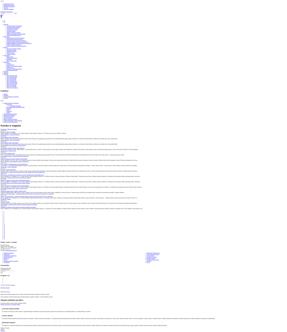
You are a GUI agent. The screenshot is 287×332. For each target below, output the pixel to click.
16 (4, 232)
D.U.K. (148, 262)
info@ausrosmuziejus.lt (11, 250)
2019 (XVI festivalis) (12, 85)
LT (4, 20)
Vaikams (9, 63)
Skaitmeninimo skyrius (9, 5)
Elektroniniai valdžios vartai (153, 253)
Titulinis (5, 94)
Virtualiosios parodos (12, 51)
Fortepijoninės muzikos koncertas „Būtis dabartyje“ (13, 148)
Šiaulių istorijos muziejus (13, 28)
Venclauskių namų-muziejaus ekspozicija (16, 40)
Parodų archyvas (10, 52)
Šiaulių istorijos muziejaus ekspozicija (15, 38)
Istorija (8, 110)
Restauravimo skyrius (9, 3)
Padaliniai (6, 24)
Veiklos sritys (7, 254)
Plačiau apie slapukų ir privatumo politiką (10, 304)
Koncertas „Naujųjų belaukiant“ (8, 169)
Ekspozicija (9, 104)
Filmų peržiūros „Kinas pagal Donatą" (10, 137)
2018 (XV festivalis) (11, 86)
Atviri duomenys (150, 255)
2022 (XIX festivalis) (12, 81)
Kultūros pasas (10, 67)
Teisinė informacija (8, 257)
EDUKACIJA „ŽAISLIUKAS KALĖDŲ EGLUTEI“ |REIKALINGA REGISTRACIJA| (22, 175)
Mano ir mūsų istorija (12, 60)
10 (4, 224)
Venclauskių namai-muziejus (13, 27)
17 (4, 234)
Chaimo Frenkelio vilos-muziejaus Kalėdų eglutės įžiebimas (15, 185)
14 (4, 230)
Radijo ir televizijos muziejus (13, 32)
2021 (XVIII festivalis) (12, 82)
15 (4, 231)
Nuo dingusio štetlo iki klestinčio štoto (16, 107)
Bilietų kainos (10, 56)
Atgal (2, 100)
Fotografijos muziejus (12, 30)
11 (4, 226)
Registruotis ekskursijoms (7, 11)
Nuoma (8, 112)
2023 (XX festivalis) (11, 79)
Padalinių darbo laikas (12, 58)
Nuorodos (148, 261)
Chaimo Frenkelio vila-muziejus (14, 26)
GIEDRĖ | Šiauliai (5, 202)
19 (4, 236)
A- (1, 14)
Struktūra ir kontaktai (9, 9)
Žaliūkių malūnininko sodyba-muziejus (16, 34)
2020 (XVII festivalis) (12, 83)
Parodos (5, 47)
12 (4, 227)
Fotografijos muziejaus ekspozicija (15, 39)
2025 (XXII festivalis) (12, 77)
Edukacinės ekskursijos (12, 70)
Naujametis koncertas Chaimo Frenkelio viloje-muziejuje (14, 159)
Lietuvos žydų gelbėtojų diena (8, 153)
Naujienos (6, 73)
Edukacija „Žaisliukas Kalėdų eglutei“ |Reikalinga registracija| (15, 180)
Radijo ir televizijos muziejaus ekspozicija (16, 46)
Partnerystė (6, 258)
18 (4, 235)
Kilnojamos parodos (11, 50)
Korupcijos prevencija (151, 257)
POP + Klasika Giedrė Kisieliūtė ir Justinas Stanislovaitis (14, 164)
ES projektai (6, 262)
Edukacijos (6, 62)
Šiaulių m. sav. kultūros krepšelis (14, 66)
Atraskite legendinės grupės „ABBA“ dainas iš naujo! (13, 191)
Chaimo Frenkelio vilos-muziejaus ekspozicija (17, 42)
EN (4, 22)
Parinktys (3, 330)
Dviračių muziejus (11, 31)
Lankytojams (7, 55)
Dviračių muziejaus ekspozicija (14, 44)
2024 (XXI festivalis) (12, 78)
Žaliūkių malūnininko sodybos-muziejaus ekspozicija (19, 43)
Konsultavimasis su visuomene (11, 261)
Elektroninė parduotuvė (9, 6)
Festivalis (6, 74)
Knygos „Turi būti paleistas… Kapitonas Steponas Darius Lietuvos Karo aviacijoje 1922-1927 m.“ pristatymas (27, 196)
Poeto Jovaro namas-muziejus (14, 35)
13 (4, 228)
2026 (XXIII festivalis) (12, 75)
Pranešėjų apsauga (150, 258)
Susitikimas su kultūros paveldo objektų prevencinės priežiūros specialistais (18, 207)
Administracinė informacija (10, 255)
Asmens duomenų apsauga (152, 254)
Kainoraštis (9, 59)
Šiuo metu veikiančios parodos (14, 48)
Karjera (5, 259)
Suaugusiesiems (10, 64)
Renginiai (6, 71)
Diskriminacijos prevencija (152, 259)
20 (4, 238)
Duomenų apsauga (5, 287)
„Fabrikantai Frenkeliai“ (15, 105)
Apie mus (6, 8)
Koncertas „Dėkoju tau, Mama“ (8, 132)
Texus (8, 291)
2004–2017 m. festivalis (12, 87)
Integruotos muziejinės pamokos (14, 69)
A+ (3, 14)
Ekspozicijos (7, 36)
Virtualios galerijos (11, 54)
